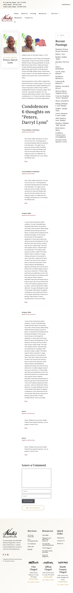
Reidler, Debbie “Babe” (61, 58)
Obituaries (18, 18)
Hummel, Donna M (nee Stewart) (61, 50)
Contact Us (29, 18)
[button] (15, 22)
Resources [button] (42, 13)
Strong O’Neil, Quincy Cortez (61, 141)
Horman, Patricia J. (62, 63)
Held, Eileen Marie (60, 129)
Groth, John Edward (60, 73)
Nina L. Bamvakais (59, 68)
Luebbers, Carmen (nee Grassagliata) (60, 135)
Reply (26, 162)
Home (16, 13)
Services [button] (54, 13)
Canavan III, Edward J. (60, 82)
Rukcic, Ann (60, 54)
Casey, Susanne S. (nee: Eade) (61, 114)
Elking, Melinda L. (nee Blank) (61, 105)
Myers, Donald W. (62, 101)
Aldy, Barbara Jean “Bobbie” (60, 119)
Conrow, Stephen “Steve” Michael (62, 97)
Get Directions (33, 582)
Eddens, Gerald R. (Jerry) (62, 87)
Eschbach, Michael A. (59, 77)
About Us (24, 13)
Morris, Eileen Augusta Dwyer (61, 92)
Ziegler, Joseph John (61, 110)
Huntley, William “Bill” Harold (62, 124)
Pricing (33, 13)
